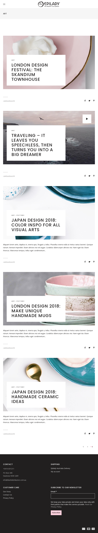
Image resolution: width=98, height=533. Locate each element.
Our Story (7, 491)
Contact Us (7, 495)
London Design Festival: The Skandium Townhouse (29, 72)
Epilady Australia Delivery (60, 468)
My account (55, 471)
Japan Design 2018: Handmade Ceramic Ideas (35, 396)
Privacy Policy (8, 498)
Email (54, 491)
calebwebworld (9, 101)
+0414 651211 (8, 469)
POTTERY (20, 215)
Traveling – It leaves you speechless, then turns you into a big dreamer (32, 145)
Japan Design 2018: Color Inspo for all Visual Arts (35, 225)
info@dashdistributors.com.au (14, 480)
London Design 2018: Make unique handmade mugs (35, 310)
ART (13, 60)
